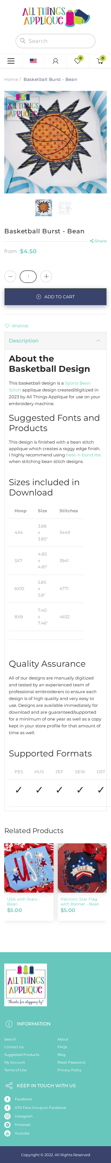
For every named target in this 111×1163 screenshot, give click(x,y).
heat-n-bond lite (83, 455)
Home (11, 79)
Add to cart (59, 296)
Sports (71, 383)
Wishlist (20, 326)
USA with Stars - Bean (23, 902)
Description (23, 341)
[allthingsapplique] (55, 16)
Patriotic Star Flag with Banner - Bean (80, 902)
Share (100, 241)
